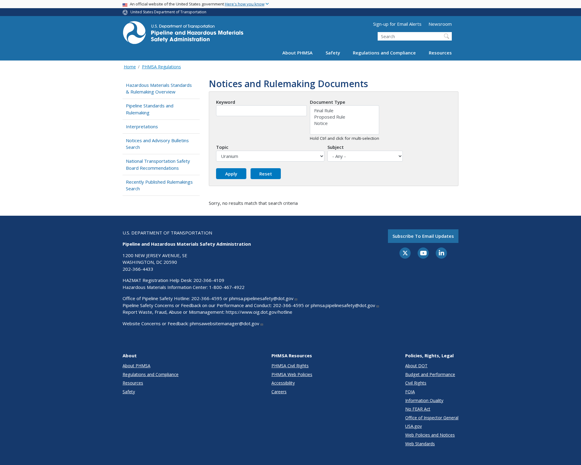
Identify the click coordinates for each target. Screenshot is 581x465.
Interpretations (142, 126)
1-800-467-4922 (227, 287)
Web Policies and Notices (430, 435)
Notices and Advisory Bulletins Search (157, 143)
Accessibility (283, 383)
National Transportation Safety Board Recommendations (158, 164)
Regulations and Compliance (384, 53)
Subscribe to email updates (423, 236)
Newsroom (440, 24)
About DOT (416, 365)
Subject (335, 147)
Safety (333, 53)
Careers (279, 392)
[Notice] (344, 123)
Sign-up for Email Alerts (397, 24)
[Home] (183, 34)
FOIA (410, 392)
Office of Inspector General (431, 418)
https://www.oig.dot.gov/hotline (259, 312)
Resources (440, 53)
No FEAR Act (417, 409)
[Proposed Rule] (344, 117)
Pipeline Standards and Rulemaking (149, 109)
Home (130, 67)
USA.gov (413, 426)
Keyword (225, 102)
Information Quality (424, 400)
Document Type (327, 102)
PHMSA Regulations (161, 67)
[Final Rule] (344, 110)
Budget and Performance (430, 374)
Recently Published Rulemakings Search (159, 185)
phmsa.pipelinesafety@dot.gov (261, 298)
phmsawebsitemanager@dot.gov (224, 323)
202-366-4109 (208, 280)
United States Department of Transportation (168, 12)
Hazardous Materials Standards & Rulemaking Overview (159, 88)
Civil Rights (415, 383)
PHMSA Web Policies (291, 374)
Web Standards (420, 444)
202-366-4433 (138, 269)
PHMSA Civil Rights (290, 365)
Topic (222, 147)
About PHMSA (297, 53)
